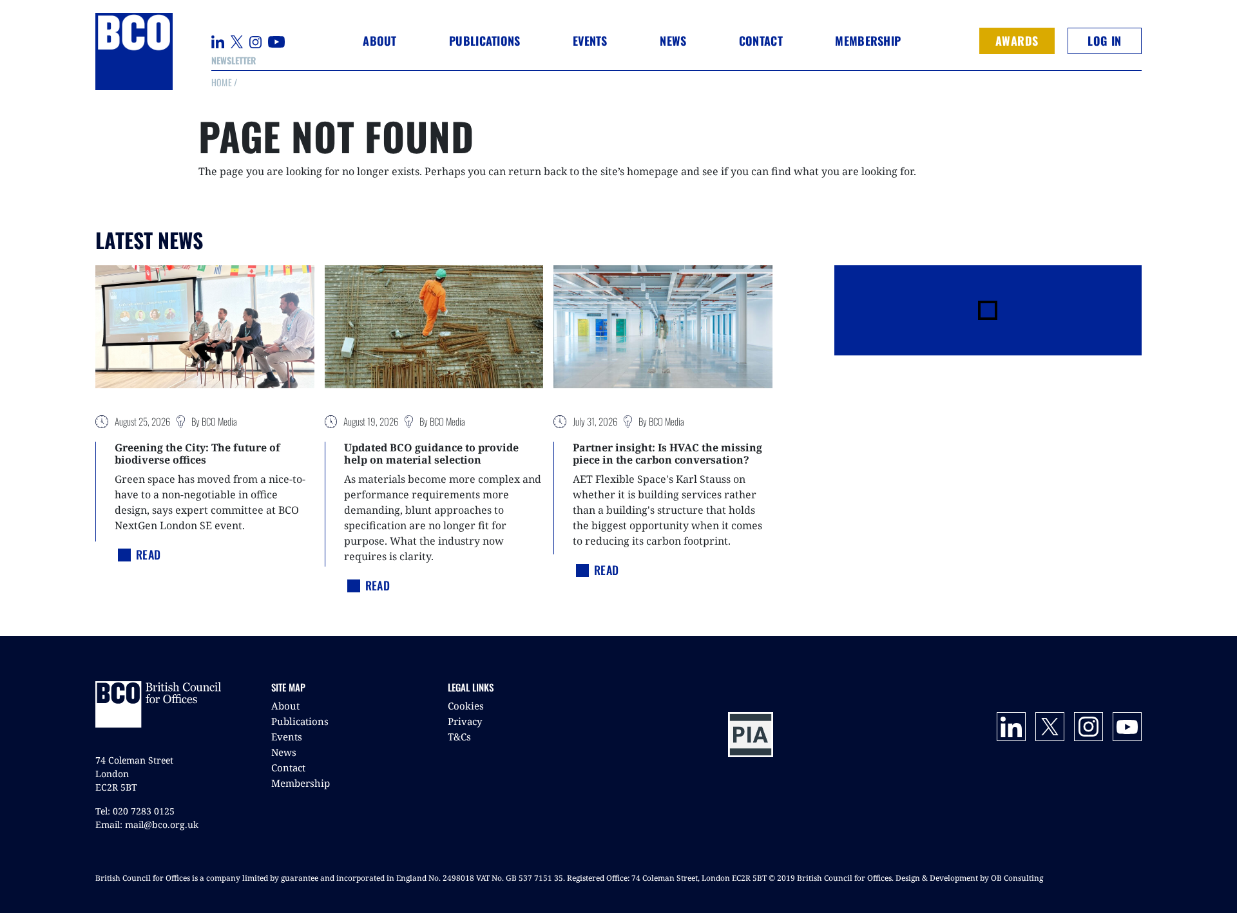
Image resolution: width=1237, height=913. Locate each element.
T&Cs (459, 736)
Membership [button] (868, 40)
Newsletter (233, 60)
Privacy (465, 721)
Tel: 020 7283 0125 (135, 811)
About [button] (379, 40)
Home (221, 82)
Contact (761, 40)
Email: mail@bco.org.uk (146, 824)
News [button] (673, 40)
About (285, 705)
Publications (300, 721)
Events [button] (590, 40)
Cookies (466, 705)
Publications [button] (484, 40)
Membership (300, 783)
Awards (1017, 40)
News (283, 752)
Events (286, 736)
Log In (1104, 40)
